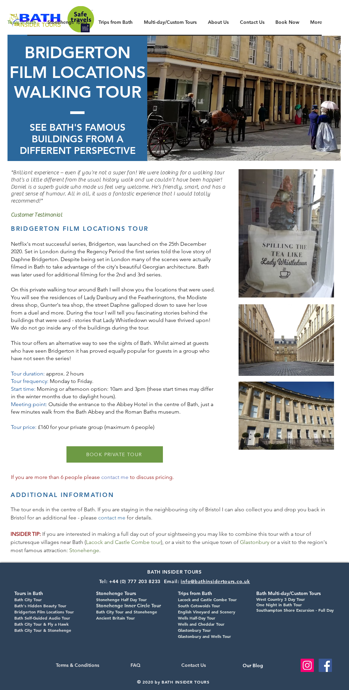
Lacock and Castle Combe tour (123, 542)
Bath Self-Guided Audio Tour (42, 618)
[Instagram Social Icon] (307, 665)
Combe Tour (224, 599)
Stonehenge (84, 550)
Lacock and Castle (195, 599)
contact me (115, 477)
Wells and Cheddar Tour (201, 624)
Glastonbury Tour (194, 630)
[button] (244, 98)
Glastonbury (254, 542)
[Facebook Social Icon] (325, 665)
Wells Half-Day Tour (196, 618)
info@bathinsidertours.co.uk (215, 581)
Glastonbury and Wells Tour (204, 636)
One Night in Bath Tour (279, 604)
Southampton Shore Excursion (285, 610)
